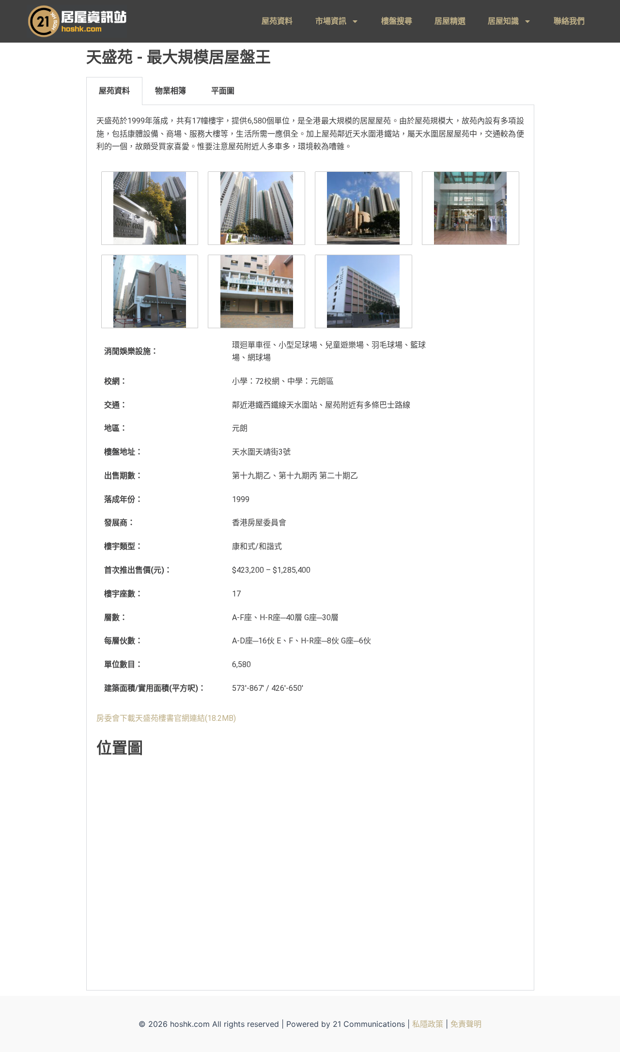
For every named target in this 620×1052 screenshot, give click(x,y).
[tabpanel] (310, 548)
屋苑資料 (277, 21)
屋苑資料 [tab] (114, 90)
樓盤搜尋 (396, 21)
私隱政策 (427, 1024)
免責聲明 (465, 1024)
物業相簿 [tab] (170, 90)
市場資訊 (330, 21)
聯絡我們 (569, 21)
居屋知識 (503, 21)
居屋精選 (449, 21)
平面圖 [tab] (222, 90)
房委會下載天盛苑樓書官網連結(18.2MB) (166, 718)
